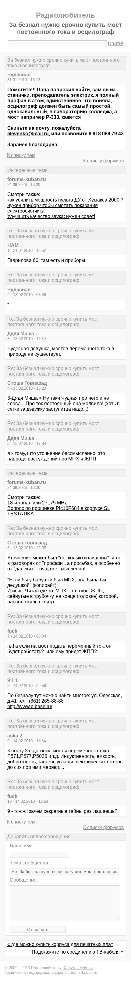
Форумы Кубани (78, 968)
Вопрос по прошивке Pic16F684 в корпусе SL (58, 508)
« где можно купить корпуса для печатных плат (60, 944)
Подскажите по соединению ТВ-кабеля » (78, 952)
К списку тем (21, 155)
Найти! (115, 43)
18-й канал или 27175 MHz (37, 502)
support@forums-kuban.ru (74, 972)
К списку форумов (103, 160)
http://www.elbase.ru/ (29, 706)
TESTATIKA (20, 513)
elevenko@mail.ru (28, 133)
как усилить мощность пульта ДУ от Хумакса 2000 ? (65, 199)
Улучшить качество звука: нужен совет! (51, 216)
